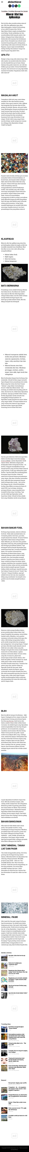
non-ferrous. (10, 721)
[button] (2, 2)
